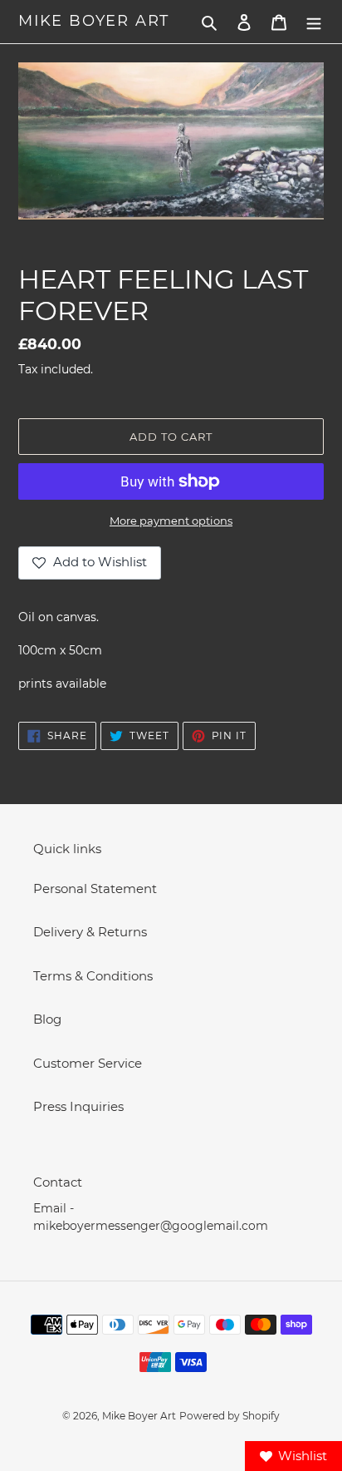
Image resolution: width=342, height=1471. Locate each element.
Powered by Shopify (229, 1415)
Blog (47, 1019)
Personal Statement (95, 888)
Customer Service (87, 1063)
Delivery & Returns (90, 932)
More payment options (171, 520)
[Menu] (313, 22)
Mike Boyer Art (93, 21)
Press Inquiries (78, 1106)
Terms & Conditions (93, 976)
